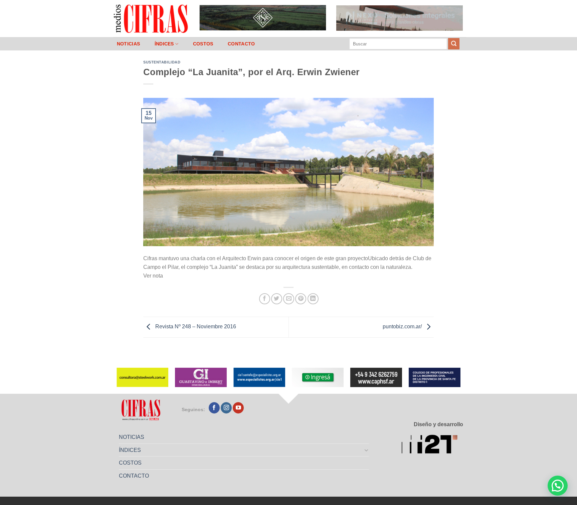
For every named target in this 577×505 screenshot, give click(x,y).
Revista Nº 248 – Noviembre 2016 (195, 327)
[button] (558, 486)
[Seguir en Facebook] (214, 407)
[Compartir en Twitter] (276, 298)
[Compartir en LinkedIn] (313, 298)
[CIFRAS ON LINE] (151, 18)
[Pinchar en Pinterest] (300, 298)
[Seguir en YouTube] (238, 407)
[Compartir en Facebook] (264, 298)
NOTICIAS (128, 43)
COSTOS (203, 43)
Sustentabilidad (161, 62)
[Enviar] (453, 43)
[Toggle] (366, 450)
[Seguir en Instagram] (226, 407)
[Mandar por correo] (288, 298)
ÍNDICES (164, 43)
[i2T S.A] (432, 445)
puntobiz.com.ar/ (403, 327)
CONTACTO (241, 43)
